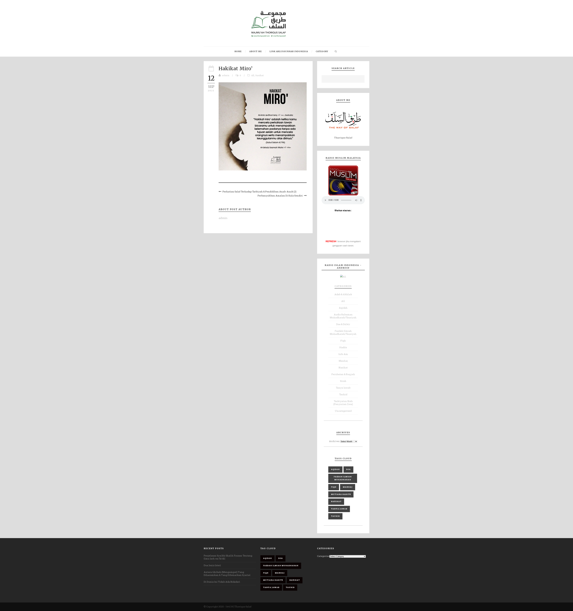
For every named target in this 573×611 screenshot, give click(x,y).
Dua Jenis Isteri (212, 565)
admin (225, 75)
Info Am (343, 354)
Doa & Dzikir (343, 324)
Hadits (343, 347)
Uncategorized (343, 411)
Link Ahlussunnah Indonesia (288, 51)
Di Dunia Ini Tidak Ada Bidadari (222, 582)
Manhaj (343, 361)
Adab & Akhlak (343, 294)
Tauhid (343, 394)
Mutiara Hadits (341, 494)
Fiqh (343, 340)
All (252, 75)
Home (238, 51)
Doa (348, 469)
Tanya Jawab (343, 387)
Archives (334, 441)
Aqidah (343, 308)
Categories (343, 286)
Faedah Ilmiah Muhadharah (343, 478)
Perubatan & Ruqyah (343, 374)
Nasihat (259, 75)
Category (322, 51)
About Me (255, 51)
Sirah (343, 381)
